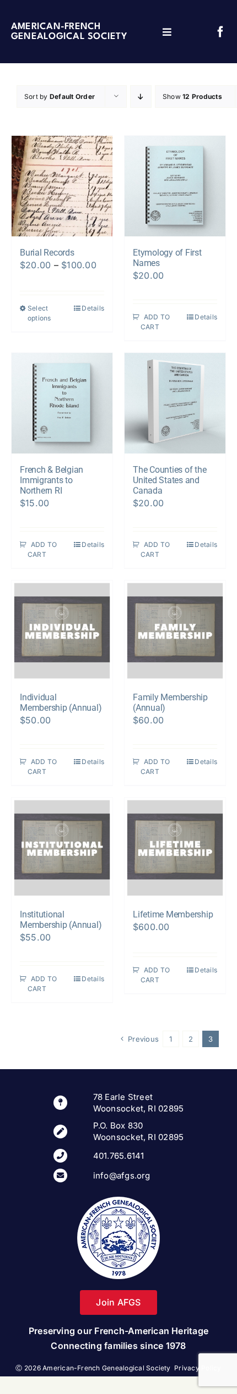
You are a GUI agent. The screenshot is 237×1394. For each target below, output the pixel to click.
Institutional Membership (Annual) (60, 919)
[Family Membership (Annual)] (175, 630)
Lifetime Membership (173, 914)
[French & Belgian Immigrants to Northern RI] (62, 403)
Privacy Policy (197, 1368)
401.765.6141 (118, 1155)
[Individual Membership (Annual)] (62, 630)
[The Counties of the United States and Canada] (175, 403)
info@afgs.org (121, 1175)
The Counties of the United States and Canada (169, 480)
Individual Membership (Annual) (60, 702)
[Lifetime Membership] (175, 848)
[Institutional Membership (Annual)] (62, 848)
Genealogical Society (69, 36)
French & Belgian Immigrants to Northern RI (51, 480)
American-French (56, 26)
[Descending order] (141, 96)
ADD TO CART (155, 322)
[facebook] (220, 31)
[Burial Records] (62, 186)
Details (93, 308)
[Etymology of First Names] (175, 186)
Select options (39, 313)
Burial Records (47, 252)
